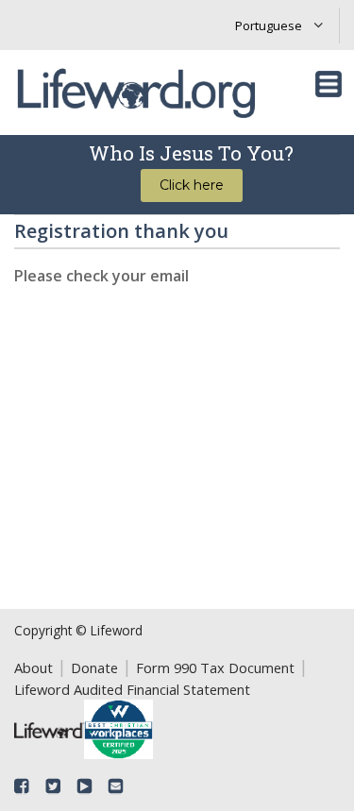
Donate (94, 667)
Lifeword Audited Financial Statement (132, 689)
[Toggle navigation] (328, 84)
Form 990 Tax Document (215, 667)
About (33, 667)
